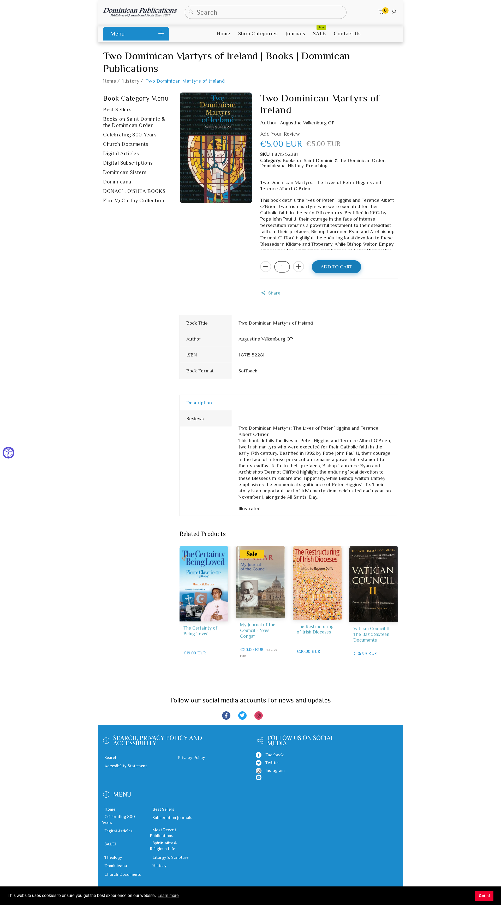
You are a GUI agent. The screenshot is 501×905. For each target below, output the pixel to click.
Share (274, 293)
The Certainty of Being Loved (200, 630)
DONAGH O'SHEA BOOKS (134, 191)
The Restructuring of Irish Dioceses (315, 629)
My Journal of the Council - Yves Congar (257, 630)
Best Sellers (117, 109)
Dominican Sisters (124, 172)
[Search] (191, 12)
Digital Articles (121, 153)
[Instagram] (258, 715)
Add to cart (336, 266)
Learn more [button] (168, 895)
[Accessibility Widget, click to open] (8, 452)
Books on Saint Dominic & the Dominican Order (134, 122)
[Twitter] (242, 715)
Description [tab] (199, 402)
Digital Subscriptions (128, 163)
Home (109, 81)
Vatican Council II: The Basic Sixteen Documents (372, 634)
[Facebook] (226, 715)
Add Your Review (280, 134)
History (130, 81)
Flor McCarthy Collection (133, 200)
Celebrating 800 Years (130, 134)
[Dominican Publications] (140, 11)
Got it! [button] (484, 896)
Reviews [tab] (195, 418)
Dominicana (117, 182)
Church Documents (125, 144)
